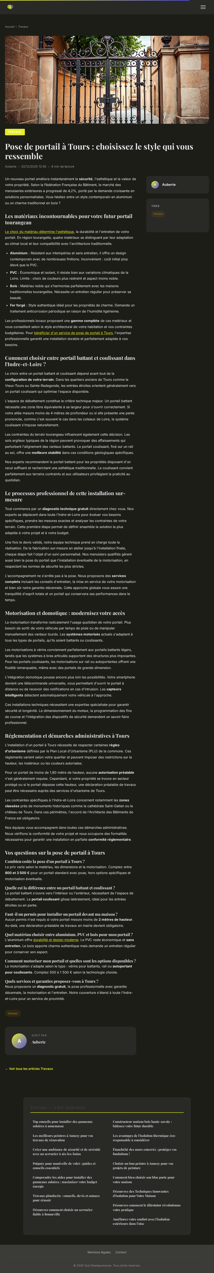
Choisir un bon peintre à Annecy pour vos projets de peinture (143, 1165)
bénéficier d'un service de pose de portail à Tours (73, 333)
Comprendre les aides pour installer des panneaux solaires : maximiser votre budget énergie (65, 1181)
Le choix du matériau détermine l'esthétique (39, 232)
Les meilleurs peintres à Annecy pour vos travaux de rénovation (63, 1138)
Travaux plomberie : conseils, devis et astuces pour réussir (66, 1198)
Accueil (9, 26)
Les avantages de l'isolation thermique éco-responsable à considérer (144, 1138)
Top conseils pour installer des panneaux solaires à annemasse (63, 1123)
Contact (121, 1252)
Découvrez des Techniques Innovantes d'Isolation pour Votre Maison (141, 1193)
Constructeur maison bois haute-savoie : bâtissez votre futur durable (142, 1123)
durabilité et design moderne (55, 940)
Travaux (23, 26)
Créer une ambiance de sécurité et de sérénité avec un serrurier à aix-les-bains (66, 1151)
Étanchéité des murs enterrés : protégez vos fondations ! (145, 1151)
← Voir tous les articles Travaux (29, 1069)
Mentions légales (99, 1252)
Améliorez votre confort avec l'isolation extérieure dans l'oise (141, 1221)
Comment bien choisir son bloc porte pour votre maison (144, 1179)
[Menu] (203, 7)
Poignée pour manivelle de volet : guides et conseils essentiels (64, 1165)
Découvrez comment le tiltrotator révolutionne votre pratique (147, 1207)
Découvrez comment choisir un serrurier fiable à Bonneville (63, 1212)
